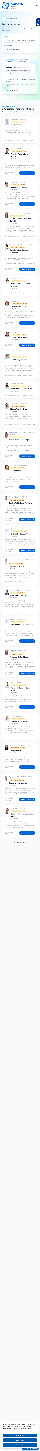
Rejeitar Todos (20, 1440)
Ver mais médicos (19, 842)
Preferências (20, 1435)
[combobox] (20, 49)
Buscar (6, 36)
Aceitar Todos (20, 1445)
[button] (20, 130)
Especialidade (8, 45)
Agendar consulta (26, 173)
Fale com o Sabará (31, 1448)
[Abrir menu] (37, 5)
